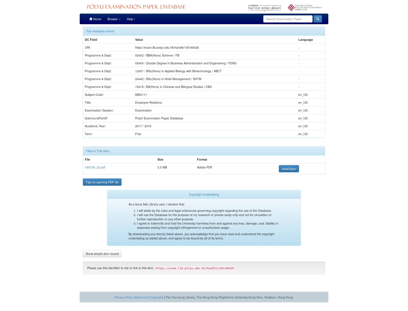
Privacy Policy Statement (131, 297)
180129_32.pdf (95, 167)
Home (96, 19)
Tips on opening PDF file (102, 182)
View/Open (289, 169)
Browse (113, 19)
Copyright (156, 297)
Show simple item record (102, 254)
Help (130, 19)
